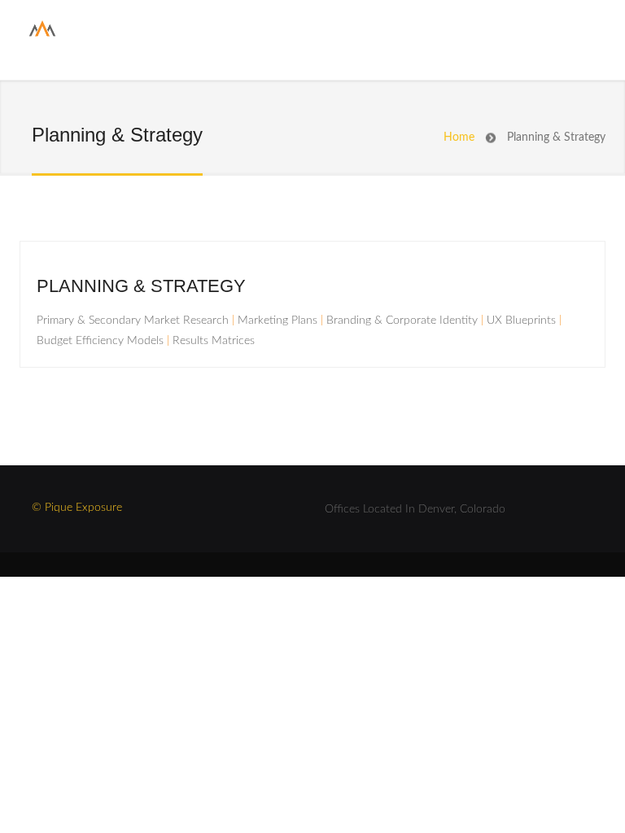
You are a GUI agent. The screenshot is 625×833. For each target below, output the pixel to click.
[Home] (42, 35)
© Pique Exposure (77, 507)
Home (459, 137)
